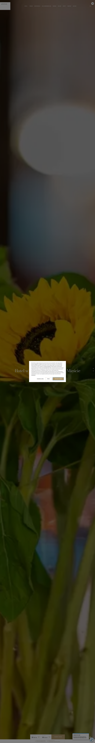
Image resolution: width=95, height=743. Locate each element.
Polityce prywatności (47, 366)
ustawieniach (33, 375)
